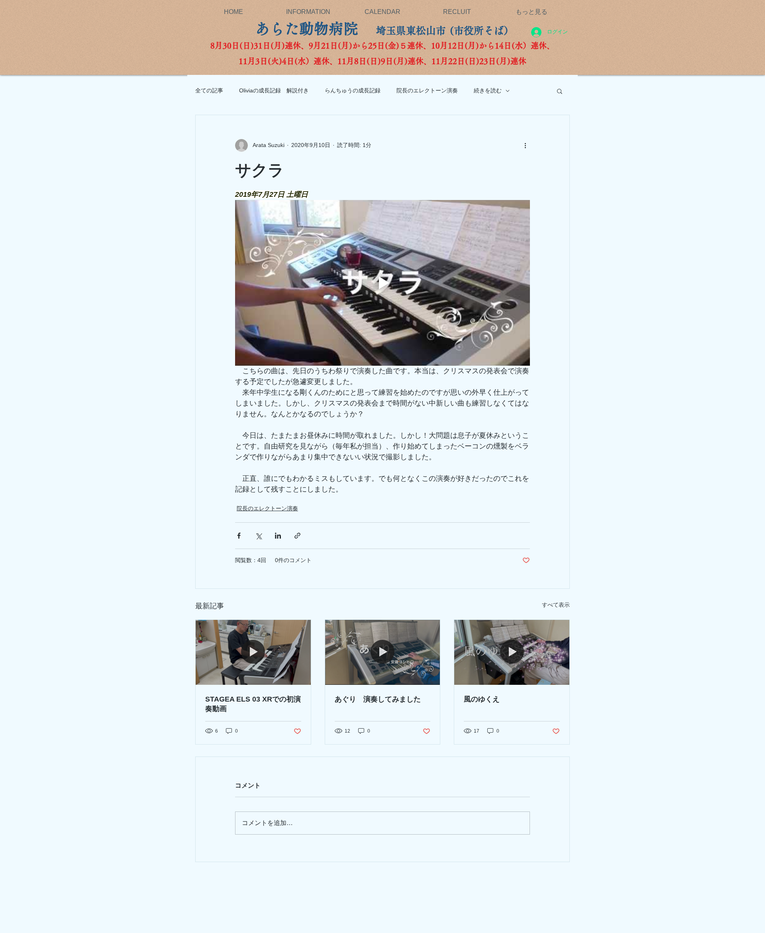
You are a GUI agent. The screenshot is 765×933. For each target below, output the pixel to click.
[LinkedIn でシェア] (278, 535)
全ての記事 (209, 90)
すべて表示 (556, 605)
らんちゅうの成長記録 (353, 90)
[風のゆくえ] (511, 652)
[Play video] (382, 283)
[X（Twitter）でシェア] (258, 535)
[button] (559, 91)
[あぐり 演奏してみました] (382, 652)
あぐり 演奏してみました (378, 699)
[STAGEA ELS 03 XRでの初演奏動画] (253, 652)
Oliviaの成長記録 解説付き (274, 90)
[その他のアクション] (525, 145)
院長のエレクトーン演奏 (427, 90)
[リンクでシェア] (297, 535)
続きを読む (488, 90)
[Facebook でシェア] (239, 535)
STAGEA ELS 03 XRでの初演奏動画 (253, 704)
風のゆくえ (485, 699)
